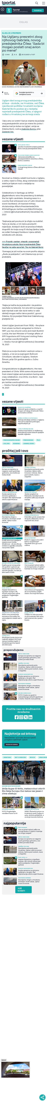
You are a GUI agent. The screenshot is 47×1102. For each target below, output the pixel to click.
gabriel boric (28, 443)
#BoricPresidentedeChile (27, 206)
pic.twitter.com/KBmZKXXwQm (27, 209)
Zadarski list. (8, 132)
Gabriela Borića (28, 129)
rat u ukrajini (20, 757)
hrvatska (7, 757)
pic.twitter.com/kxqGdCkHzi (15, 382)
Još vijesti (21, 889)
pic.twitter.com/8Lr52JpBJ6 (15, 339)
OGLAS (23, 22)
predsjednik (28, 440)
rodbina (16, 443)
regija (32, 757)
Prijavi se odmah (12, 744)
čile (38, 440)
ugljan (6, 443)
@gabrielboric (8, 195)
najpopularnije (15, 823)
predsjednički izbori (11, 440)
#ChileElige (7, 209)
